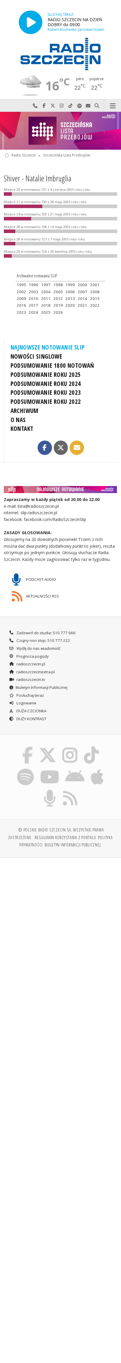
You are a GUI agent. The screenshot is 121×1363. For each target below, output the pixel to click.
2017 (33, 305)
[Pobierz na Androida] (75, 769)
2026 (58, 312)
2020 (70, 305)
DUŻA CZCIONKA (31, 710)
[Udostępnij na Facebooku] (45, 448)
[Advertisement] (60, 926)
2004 (46, 291)
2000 (82, 284)
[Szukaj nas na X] (47, 747)
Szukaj (97, 105)
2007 (82, 291)
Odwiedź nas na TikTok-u (70, 105)
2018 (46, 305)
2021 (82, 305)
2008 (95, 291)
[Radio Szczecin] (60, 54)
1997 (46, 284)
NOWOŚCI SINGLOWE (36, 356)
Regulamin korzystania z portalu (65, 837)
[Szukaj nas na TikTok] (91, 747)
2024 (33, 312)
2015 (95, 298)
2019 (58, 305)
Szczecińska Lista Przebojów (66, 155)
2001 (95, 284)
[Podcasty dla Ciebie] (50, 791)
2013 (70, 298)
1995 (21, 284)
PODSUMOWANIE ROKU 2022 (46, 401)
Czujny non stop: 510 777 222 (43, 640)
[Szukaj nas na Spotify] (25, 769)
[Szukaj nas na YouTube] (49, 769)
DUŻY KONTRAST (31, 718)
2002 (21, 291)
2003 (33, 291)
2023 (21, 312)
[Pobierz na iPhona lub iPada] (97, 769)
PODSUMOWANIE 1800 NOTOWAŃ (52, 365)
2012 (58, 298)
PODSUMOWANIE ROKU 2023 (46, 392)
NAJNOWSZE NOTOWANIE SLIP (48, 347)
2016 (21, 305)
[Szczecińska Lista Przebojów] (60, 131)
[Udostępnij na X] (61, 448)
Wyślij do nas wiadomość (88, 105)
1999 (70, 284)
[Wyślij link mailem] (77, 448)
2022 (95, 305)
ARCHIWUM (24, 410)
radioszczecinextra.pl (35, 671)
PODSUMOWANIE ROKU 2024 (46, 383)
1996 (33, 284)
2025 (46, 312)
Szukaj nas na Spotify (79, 105)
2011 (46, 298)
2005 (58, 291)
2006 (70, 291)
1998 (58, 284)
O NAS (18, 420)
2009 (21, 298)
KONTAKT (22, 428)
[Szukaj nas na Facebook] (27, 747)
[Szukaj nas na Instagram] (70, 747)
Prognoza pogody (32, 656)
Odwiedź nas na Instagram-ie (61, 105)
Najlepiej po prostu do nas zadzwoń (35, 105)
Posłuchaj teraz (30, 695)
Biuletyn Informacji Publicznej (42, 687)
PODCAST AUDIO (40, 579)
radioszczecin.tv (30, 679)
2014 (82, 298)
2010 (33, 298)
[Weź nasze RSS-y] (70, 791)
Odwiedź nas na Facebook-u (44, 105)
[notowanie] (60, 489)
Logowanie (26, 703)
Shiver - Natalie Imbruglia (37, 178)
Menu (112, 105)
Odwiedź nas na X (52, 105)
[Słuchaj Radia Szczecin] (30, 22)
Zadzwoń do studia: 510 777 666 (45, 632)
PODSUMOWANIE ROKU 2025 (46, 374)
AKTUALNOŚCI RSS (42, 596)
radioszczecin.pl (30, 664)
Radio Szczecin (23, 155)
